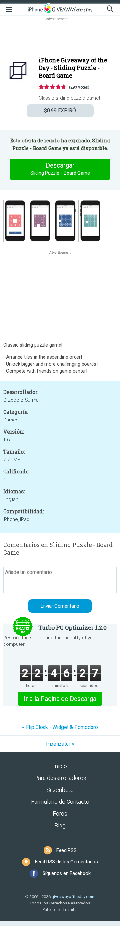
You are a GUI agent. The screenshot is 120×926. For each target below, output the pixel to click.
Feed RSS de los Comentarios (66, 862)
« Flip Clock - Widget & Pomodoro (60, 727)
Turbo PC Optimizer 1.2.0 (72, 627)
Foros (60, 813)
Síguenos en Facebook (67, 873)
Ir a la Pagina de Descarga (60, 699)
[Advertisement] (60, 37)
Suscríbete (60, 789)
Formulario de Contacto (60, 801)
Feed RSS (66, 850)
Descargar (60, 168)
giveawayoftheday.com (73, 896)
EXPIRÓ (60, 111)
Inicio (60, 766)
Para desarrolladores (60, 778)
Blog (60, 825)
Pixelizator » (60, 744)
